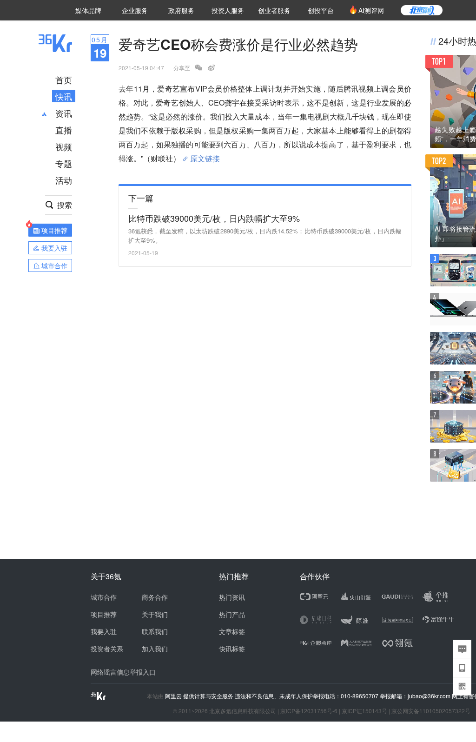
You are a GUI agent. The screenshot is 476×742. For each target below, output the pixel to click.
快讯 (63, 96)
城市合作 (104, 597)
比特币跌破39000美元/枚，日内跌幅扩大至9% (214, 218)
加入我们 (155, 648)
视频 (63, 146)
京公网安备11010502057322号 (430, 711)
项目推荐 (104, 614)
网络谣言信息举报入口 (123, 671)
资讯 (63, 113)
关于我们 (155, 614)
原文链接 (205, 155)
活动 (63, 180)
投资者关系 (107, 648)
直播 (63, 130)
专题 (63, 163)
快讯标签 (232, 648)
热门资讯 (232, 597)
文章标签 (232, 631)
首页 (63, 79)
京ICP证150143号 (364, 711)
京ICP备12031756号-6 (308, 711)
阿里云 (174, 696)
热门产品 (232, 614)
